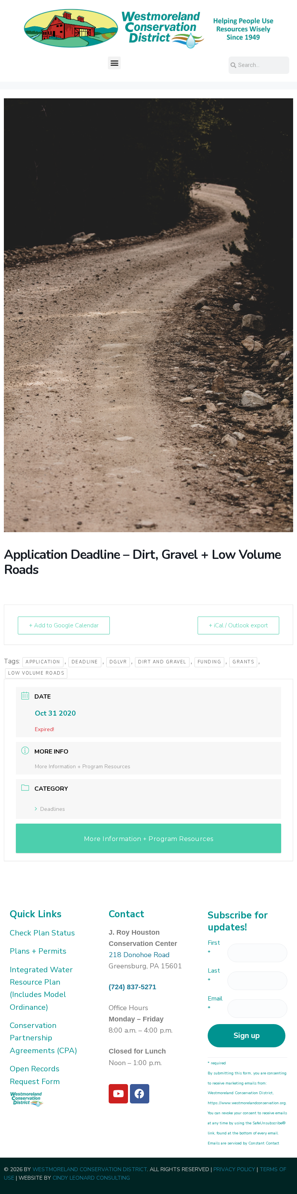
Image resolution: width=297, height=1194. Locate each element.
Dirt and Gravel (162, 662)
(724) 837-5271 (132, 987)
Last (214, 975)
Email (215, 1003)
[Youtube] (118, 1093)
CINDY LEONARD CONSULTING (91, 1178)
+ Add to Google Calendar (64, 625)
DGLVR (118, 662)
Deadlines (52, 809)
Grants (243, 662)
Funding (210, 662)
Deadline (85, 662)
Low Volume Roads (36, 673)
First (214, 948)
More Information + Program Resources (82, 766)
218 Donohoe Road (139, 954)
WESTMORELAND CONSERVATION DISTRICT (89, 1169)
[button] (114, 63)
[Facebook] (139, 1093)
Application (43, 662)
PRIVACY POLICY (234, 1169)
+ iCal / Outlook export (238, 625)
